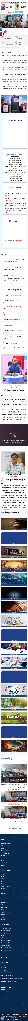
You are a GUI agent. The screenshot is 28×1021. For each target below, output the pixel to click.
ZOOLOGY (14, 723)
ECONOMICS (14, 585)
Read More (4, 94)
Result (3, 865)
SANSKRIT (14, 612)
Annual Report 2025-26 (15, 158)
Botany (3, 912)
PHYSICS (14, 737)
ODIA (14, 543)
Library (4, 11)
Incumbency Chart (6, 942)
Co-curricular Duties (6, 947)
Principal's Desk (5, 853)
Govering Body (5, 862)
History (3, 881)
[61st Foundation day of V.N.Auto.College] (14, 811)
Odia (3, 876)
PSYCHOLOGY (14, 654)
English (3, 874)
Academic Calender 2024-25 (15, 164)
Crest (3, 855)
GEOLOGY (14, 751)
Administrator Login (6, 950)
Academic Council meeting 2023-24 (15, 170)
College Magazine (6, 940)
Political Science (6, 878)
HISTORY (14, 571)
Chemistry (4, 909)
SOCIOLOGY (14, 640)
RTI (3, 848)
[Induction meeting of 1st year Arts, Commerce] (14, 773)
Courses (4, 845)
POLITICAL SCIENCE (14, 557)
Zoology (4, 914)
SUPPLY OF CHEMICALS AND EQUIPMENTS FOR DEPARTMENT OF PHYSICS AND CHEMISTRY (14, 267)
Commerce (4, 904)
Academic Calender (6, 843)
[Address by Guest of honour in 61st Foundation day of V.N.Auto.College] (14, 796)
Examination (5, 937)
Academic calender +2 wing (15, 176)
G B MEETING (10, 343)
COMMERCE (14, 668)
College (3, 933)
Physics (4, 917)
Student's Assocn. (6, 945)
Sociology (4, 893)
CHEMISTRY (14, 695)
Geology (4, 919)
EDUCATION (14, 626)
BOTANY (14, 709)
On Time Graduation (9, 228)
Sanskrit (4, 888)
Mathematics (5, 907)
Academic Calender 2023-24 (15, 178)
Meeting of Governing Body (14, 348)
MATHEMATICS (14, 682)
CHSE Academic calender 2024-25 (16, 160)
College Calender (6, 930)
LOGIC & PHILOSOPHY (14, 598)
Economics (4, 883)
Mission (4, 858)
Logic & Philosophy (6, 886)
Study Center (5, 850)
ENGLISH (14, 529)
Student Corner (19, 12)
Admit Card (12, 12)
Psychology (4, 902)
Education (4, 891)
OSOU (3, 860)
